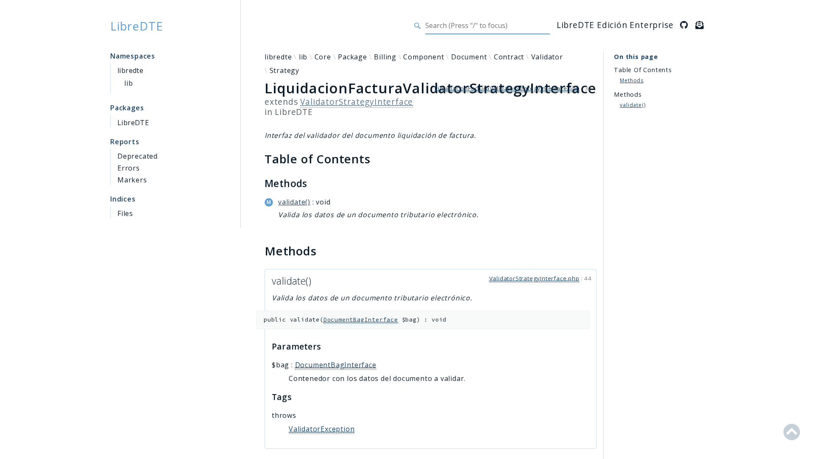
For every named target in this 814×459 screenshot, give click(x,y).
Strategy (284, 70)
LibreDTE (136, 26)
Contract (509, 57)
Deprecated (137, 156)
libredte (130, 70)
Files (125, 213)
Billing (385, 57)
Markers (132, 180)
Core (323, 57)
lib (128, 83)
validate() (294, 202)
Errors (128, 168)
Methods (632, 80)
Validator (547, 57)
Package (352, 57)
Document (469, 57)
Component (423, 57)
